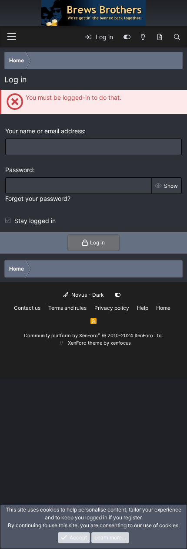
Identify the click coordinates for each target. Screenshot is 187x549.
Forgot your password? (37, 198)
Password (19, 169)
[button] (11, 36)
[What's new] (159, 37)
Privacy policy (111, 308)
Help (142, 308)
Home (163, 308)
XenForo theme (85, 343)
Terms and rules (67, 308)
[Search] (177, 37)
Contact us (27, 308)
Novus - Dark (87, 294)
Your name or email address (44, 131)
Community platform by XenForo (93, 335)
